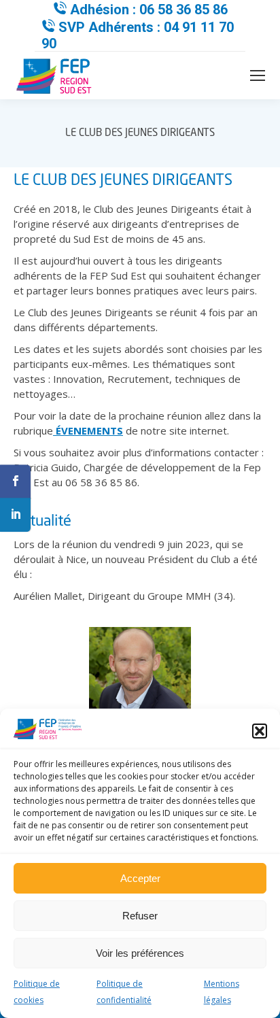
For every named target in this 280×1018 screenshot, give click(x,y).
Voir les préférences (140, 953)
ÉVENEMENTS (88, 430)
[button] (259, 731)
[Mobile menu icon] (257, 75)
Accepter (140, 878)
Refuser (140, 915)
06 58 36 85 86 (183, 9)
